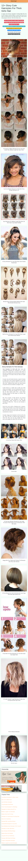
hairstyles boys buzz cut (14, 24)
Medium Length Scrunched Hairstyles (9, 842)
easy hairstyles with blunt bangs (14, 32)
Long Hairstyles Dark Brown (7, 804)
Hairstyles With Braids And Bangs (8, 838)
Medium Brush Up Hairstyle (7, 833)
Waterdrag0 (13, 1)
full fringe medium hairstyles (14, 34)
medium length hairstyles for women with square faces (14, 26)
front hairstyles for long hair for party (14, 28)
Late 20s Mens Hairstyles (7, 802)
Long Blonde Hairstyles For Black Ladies (10, 797)
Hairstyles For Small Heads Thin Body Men (10, 816)
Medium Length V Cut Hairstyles (8, 811)
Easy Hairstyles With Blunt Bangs (8, 830)
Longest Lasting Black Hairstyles (8, 840)
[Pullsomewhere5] (14, 777)
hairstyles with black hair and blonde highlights (14, 22)
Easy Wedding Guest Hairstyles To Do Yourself (11, 826)
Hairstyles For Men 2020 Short (8, 828)
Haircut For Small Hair (6, 818)
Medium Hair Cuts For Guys (7, 814)
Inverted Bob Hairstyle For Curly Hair (9, 823)
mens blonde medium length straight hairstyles (14, 20)
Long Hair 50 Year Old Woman (8, 835)
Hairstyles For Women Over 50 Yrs (9, 809)
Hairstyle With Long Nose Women (8, 821)
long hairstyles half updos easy (14, 30)
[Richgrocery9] (11, 788)
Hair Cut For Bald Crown (7, 799)
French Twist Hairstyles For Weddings (9, 806)
